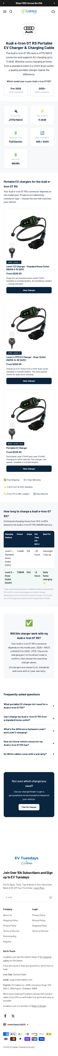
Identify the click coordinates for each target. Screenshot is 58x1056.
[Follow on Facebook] (5, 1016)
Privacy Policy (9, 925)
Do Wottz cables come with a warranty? (25, 753)
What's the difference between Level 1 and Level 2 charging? (24, 731)
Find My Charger (29, 807)
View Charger (29, 290)
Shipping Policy (10, 920)
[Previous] (3, 3)
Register (7, 941)
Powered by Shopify (27, 1047)
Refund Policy (38, 920)
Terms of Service (11, 931)
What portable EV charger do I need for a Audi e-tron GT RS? (25, 706)
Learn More (39, 888)
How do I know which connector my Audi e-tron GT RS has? (23, 743)
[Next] (54, 3)
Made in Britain (39, 1006)
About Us (7, 915)
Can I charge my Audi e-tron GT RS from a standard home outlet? (25, 718)
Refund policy (9, 936)
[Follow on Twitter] (13, 1016)
